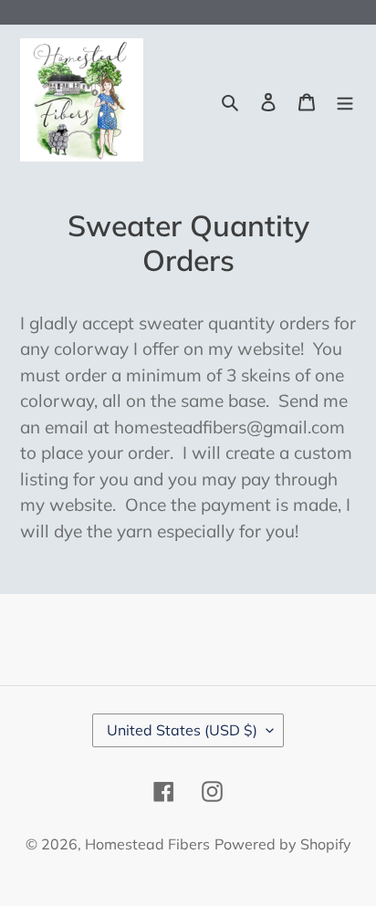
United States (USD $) (182, 730)
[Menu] (345, 100)
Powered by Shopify (282, 844)
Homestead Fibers (147, 844)
